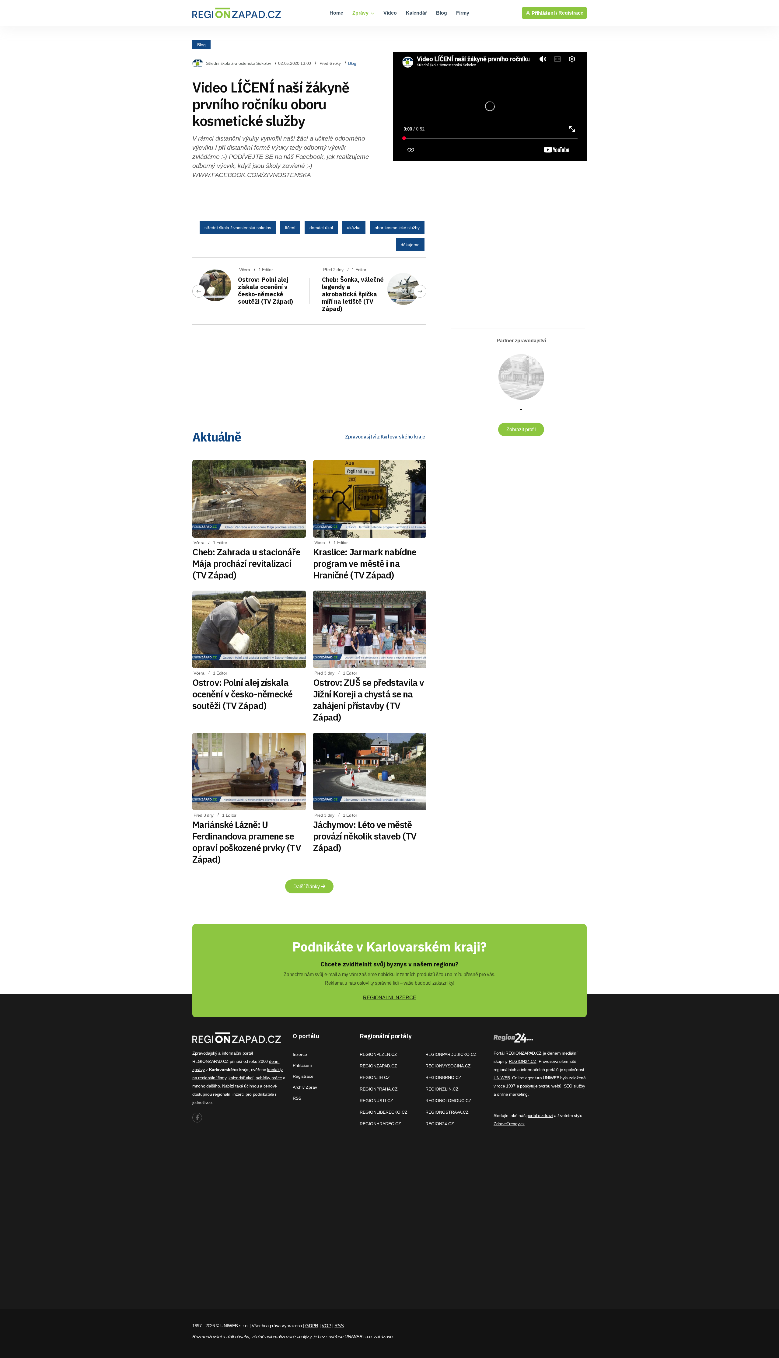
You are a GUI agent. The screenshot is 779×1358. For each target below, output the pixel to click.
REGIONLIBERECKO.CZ (383, 1112)
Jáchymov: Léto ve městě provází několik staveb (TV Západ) (365, 836)
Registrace (570, 13)
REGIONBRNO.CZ (443, 1077)
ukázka (354, 227)
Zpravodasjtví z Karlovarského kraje (385, 437)
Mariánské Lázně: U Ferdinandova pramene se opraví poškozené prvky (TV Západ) (246, 842)
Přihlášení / (543, 13)
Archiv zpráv (305, 1087)
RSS (297, 1098)
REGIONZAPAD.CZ (378, 1065)
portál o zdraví (539, 1115)
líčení (290, 227)
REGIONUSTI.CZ (376, 1100)
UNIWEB (502, 1077)
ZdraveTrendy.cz (509, 1123)
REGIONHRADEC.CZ (380, 1123)
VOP (326, 1325)
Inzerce (300, 1054)
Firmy (462, 13)
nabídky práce (269, 1077)
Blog (441, 13)
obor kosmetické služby (397, 227)
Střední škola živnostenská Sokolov (238, 63)
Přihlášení (302, 1065)
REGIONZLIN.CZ (442, 1089)
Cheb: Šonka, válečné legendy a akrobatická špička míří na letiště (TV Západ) (353, 294)
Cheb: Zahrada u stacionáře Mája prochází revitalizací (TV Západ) (246, 563)
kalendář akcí (241, 1077)
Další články (307, 886)
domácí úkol (321, 227)
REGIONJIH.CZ (375, 1077)
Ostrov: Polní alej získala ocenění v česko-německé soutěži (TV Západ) (265, 290)
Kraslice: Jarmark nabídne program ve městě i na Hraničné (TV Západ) (365, 563)
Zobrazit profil (521, 429)
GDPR (311, 1325)
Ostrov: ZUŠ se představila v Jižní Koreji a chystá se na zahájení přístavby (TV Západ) (368, 699)
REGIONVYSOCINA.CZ (448, 1065)
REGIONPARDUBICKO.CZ (451, 1054)
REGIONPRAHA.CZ (379, 1089)
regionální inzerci (228, 1094)
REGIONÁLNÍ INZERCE (389, 997)
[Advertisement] (309, 372)
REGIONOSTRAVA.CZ (447, 1112)
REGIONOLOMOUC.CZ (448, 1100)
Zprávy (361, 13)
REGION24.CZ (439, 1123)
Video (390, 13)
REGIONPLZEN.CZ (378, 1054)
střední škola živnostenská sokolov (237, 227)
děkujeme (410, 244)
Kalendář (416, 13)
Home (336, 13)
